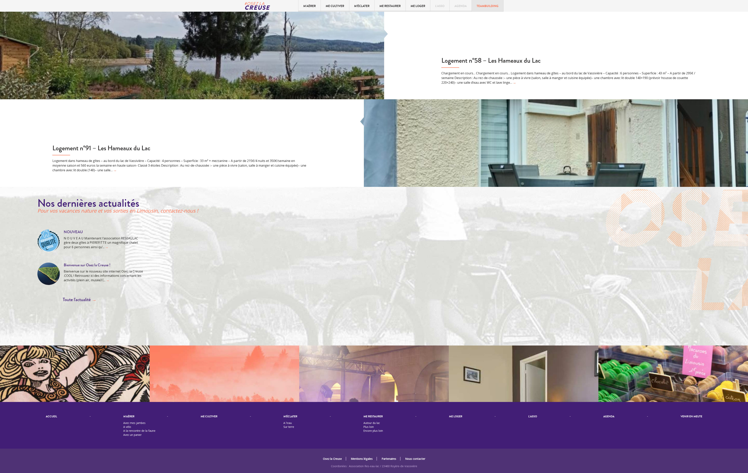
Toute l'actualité (79, 299)
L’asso (440, 6)
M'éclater (290, 416)
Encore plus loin (373, 431)
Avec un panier (132, 435)
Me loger (418, 6)
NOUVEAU (73, 232)
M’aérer (309, 6)
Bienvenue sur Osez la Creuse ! (87, 265)
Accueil (51, 416)
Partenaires (389, 459)
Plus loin (368, 427)
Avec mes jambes (134, 423)
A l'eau (287, 423)
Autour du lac (371, 423)
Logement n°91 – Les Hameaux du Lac (101, 148)
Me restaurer (390, 6)
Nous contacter (415, 459)
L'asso (532, 416)
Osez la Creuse (332, 459)
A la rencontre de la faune (139, 431)
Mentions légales (362, 459)
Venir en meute (691, 416)
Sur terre (288, 427)
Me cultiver (335, 6)
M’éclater (362, 6)
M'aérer (128, 416)
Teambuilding (487, 6)
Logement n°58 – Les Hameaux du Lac (491, 60)
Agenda (460, 6)
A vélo (127, 427)
